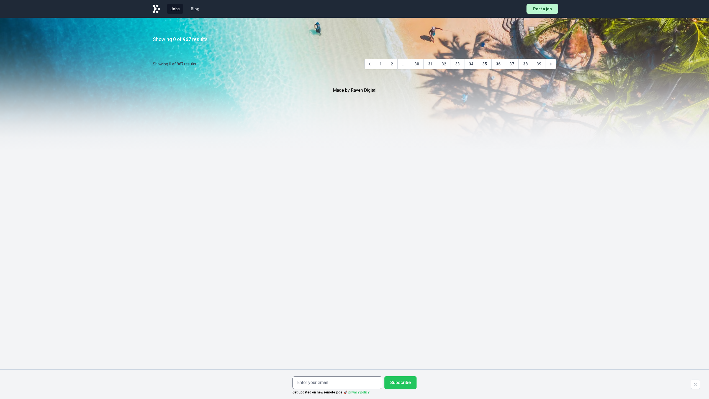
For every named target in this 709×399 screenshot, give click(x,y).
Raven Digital (363, 90)
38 (525, 64)
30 (417, 64)
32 (444, 64)
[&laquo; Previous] (369, 64)
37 (512, 64)
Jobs (175, 9)
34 (471, 64)
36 (498, 64)
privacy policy (358, 392)
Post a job (542, 9)
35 (484, 64)
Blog (195, 9)
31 (430, 64)
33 (457, 64)
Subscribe (400, 382)
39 (539, 64)
